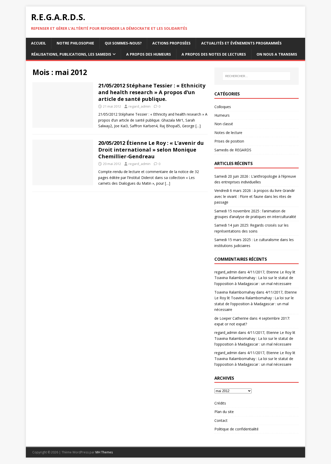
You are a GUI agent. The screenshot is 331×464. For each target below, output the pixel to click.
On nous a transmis (277, 54)
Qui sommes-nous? (123, 43)
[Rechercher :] (257, 76)
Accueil (38, 43)
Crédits (220, 403)
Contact (221, 420)
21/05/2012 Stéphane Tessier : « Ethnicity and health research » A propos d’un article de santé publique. (151, 92)
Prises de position (229, 141)
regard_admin (140, 106)
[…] (198, 125)
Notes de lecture (228, 132)
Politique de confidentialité (236, 428)
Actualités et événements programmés (241, 43)
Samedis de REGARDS (232, 149)
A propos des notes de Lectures (214, 54)
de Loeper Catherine (231, 318)
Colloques (222, 106)
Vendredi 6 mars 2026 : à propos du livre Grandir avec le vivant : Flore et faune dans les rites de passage (254, 196)
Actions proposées (171, 43)
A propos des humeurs (148, 54)
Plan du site (224, 411)
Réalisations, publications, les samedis (71, 54)
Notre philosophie (75, 43)
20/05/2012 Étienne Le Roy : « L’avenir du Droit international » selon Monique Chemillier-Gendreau (151, 149)
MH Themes (104, 452)
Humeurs (222, 115)
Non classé (223, 123)
